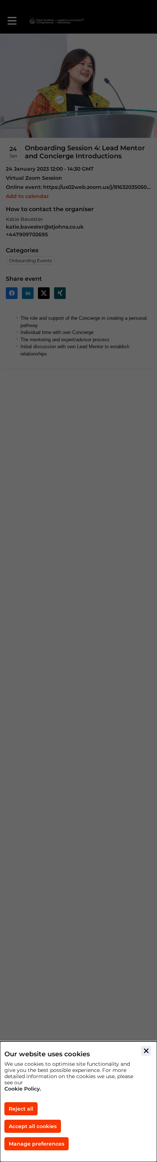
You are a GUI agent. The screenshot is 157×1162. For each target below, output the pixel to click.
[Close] (146, 1051)
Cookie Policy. (22, 1089)
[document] (78, 1101)
